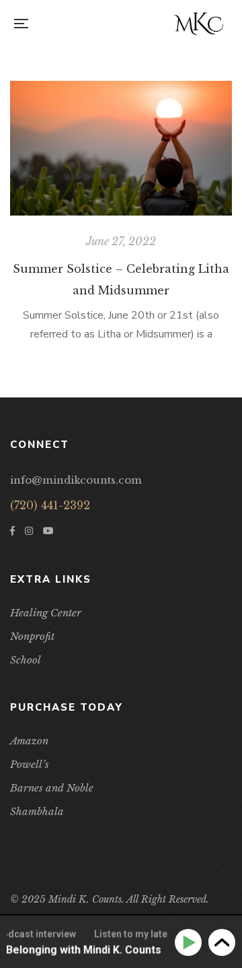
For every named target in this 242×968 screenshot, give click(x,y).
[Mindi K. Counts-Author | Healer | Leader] (198, 23)
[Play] (191, 943)
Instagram (29, 531)
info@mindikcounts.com (76, 480)
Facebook (12, 531)
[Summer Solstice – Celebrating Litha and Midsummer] (121, 148)
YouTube (48, 531)
